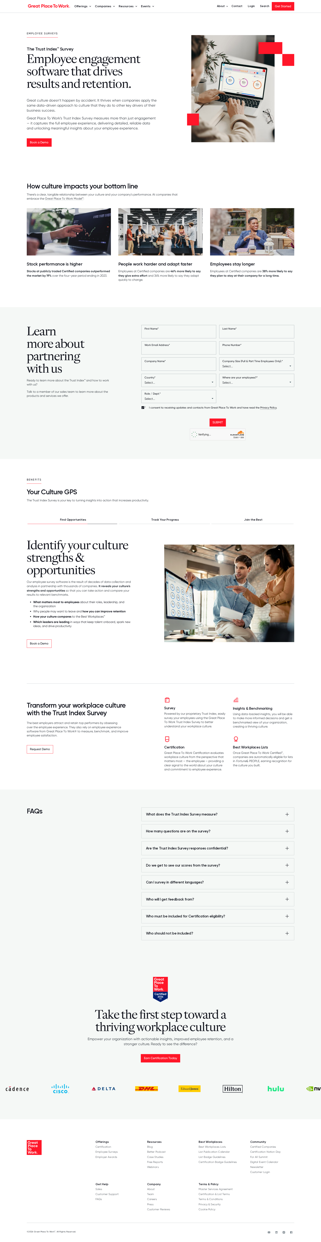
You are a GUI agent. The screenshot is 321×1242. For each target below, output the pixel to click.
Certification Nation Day (265, 1151)
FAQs (98, 1199)
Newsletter (256, 1166)
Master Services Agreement (216, 1189)
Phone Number (231, 345)
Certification (103, 1146)
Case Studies (155, 1156)
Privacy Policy (268, 407)
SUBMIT (218, 422)
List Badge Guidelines (212, 1156)
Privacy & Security (210, 1204)
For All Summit (259, 1156)
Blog (150, 1146)
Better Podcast (156, 1151)
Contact (236, 6)
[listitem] (217, 803)
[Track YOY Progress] (164, 520)
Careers (152, 1199)
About (151, 1189)
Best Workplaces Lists (212, 1146)
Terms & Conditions (211, 1199)
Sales (98, 1189)
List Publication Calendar (214, 1151)
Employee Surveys (106, 1151)
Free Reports (155, 1161)
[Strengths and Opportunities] (72, 520)
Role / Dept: (153, 393)
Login (251, 6)
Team (150, 1194)
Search (264, 6)
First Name (152, 328)
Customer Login (260, 1171)
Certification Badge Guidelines (218, 1161)
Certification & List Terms (214, 1194)
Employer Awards (106, 1156)
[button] (81, 6)
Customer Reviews (158, 1209)
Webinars (153, 1166)
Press (150, 1204)
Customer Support (107, 1194)
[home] (49, 6)
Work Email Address (157, 345)
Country (150, 377)
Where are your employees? (240, 377)
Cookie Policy (207, 1209)
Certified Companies (263, 1146)
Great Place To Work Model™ (64, 198)
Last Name (229, 328)
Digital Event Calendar (264, 1161)
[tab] (72, 520)
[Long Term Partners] (252, 520)
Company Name (155, 361)
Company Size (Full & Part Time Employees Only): (252, 361)
